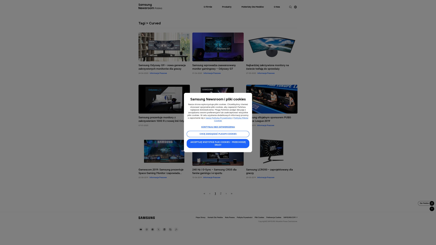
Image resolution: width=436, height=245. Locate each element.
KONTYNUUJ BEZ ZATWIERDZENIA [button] (218, 127)
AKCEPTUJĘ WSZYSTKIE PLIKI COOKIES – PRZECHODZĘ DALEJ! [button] (218, 143)
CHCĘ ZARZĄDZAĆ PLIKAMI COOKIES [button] (218, 134)
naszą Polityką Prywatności (219, 118)
